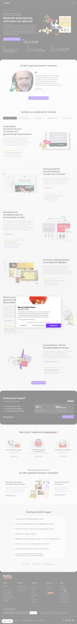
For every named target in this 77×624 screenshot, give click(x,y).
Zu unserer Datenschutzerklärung (26, 319)
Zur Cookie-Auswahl (38, 325)
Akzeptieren (53, 325)
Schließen (23, 325)
